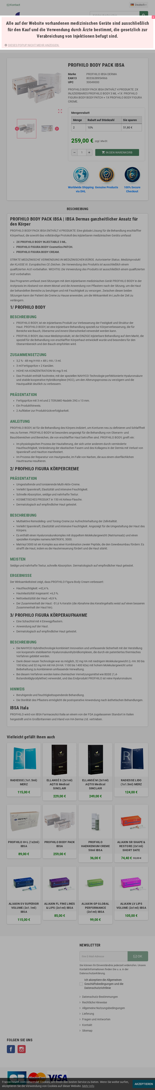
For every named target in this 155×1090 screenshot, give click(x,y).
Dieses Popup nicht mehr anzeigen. (33, 45)
